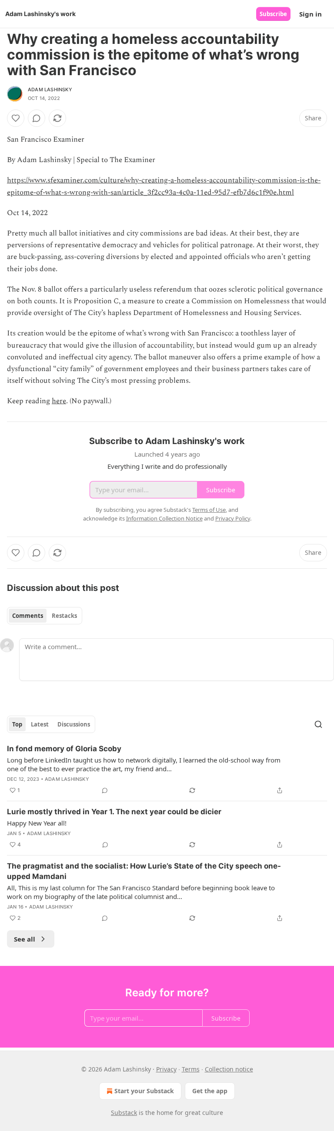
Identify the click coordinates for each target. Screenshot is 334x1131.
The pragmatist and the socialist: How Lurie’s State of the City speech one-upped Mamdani (144, 871)
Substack (124, 1112)
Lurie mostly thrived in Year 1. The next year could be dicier (114, 811)
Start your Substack (144, 1091)
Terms (191, 1069)
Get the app (209, 1091)
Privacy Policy (232, 518)
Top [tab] (17, 724)
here (59, 401)
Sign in (310, 14)
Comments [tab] (27, 616)
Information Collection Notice (164, 518)
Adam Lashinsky (50, 89)
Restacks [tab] (64, 616)
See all (24, 939)
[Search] (318, 724)
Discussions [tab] (73, 724)
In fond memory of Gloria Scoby (64, 748)
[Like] (15, 118)
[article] (167, 769)
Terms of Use (209, 510)
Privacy (166, 1069)
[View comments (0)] (36, 118)
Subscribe (273, 14)
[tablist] (44, 615)
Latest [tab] (40, 724)
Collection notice (229, 1069)
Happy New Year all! (37, 823)
